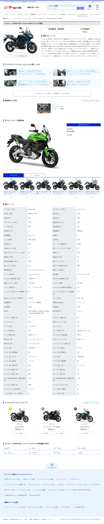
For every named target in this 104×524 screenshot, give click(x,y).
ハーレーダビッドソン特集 (56, 490)
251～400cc (82, 448)
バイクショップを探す (51, 507)
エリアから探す (65, 507)
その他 (80, 453)
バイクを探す (19, 433)
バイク (6, 14)
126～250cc (57, 448)
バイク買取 (61, 14)
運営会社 (43, 519)
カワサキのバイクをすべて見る (90, 101)
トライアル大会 (94, 484)
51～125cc (32, 448)
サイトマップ (97, 1)
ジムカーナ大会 (82, 484)
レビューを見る (59, 433)
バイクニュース (70, 484)
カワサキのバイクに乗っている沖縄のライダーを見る (52, 93)
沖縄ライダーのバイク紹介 (12, 479)
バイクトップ (8, 507)
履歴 (97, 9)
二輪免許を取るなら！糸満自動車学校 (15, 495)
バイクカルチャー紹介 (24, 490)
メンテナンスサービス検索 (45, 479)
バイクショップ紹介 (48, 484)
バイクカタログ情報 (39, 490)
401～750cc (8, 453)
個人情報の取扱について (16, 519)
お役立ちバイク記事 (29, 479)
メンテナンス (53, 14)
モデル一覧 (13, 175)
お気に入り (90, 9)
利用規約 (5, 519)
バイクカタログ (82, 14)
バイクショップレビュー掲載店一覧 (15, 484)
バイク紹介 (60, 484)
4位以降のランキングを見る (91, 402)
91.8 (85, 32)
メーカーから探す (20, 507)
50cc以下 (7, 448)
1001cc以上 (57, 453)
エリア (26, 14)
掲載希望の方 (36, 519)
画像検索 (33, 14)
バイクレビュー (71, 14)
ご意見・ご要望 (28, 519)
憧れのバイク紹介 (9, 490)
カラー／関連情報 (34, 175)
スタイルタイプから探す (35, 507)
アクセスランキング (34, 484)
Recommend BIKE (34, 495)
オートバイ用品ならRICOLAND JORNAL (78, 490)
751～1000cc (33, 453)
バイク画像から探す (78, 507)
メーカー (12, 14)
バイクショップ (42, 14)
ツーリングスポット (62, 479)
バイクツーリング (94, 14)
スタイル (20, 14)
